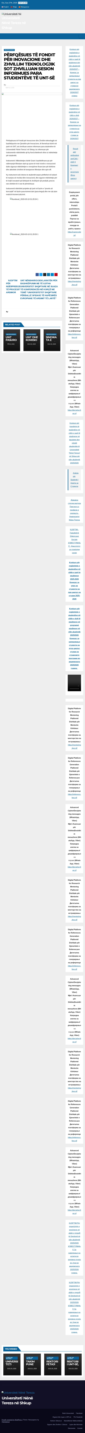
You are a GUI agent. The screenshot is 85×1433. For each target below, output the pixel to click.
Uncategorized (9, 50)
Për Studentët (78, 1417)
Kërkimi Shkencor (56, 1421)
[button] (76, 36)
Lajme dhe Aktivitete (75, 1424)
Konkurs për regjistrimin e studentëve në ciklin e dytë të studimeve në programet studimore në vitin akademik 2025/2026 (74, 622)
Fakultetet (79, 1413)
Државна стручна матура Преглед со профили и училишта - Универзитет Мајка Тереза (74, 510)
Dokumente (71, 1428)
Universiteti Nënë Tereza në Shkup (14, 23)
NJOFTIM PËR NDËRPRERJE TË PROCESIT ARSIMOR (13, 286)
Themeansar (6, 1422)
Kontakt (79, 1428)
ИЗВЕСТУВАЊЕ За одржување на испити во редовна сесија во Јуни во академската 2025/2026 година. (74, 1259)
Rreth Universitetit (68, 1413)
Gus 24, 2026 (11, 1368)
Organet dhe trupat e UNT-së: (62, 1417)
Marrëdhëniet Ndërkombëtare (73, 1421)
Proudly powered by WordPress (12, 1420)
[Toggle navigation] (81, 36)
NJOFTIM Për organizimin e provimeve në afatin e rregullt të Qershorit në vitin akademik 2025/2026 (74, 1233)
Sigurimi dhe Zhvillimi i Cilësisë (57, 1424)
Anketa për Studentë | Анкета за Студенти (74, 479)
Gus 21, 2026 (32, 1368)
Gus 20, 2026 (52, 1368)
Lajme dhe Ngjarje (9, 1358)
